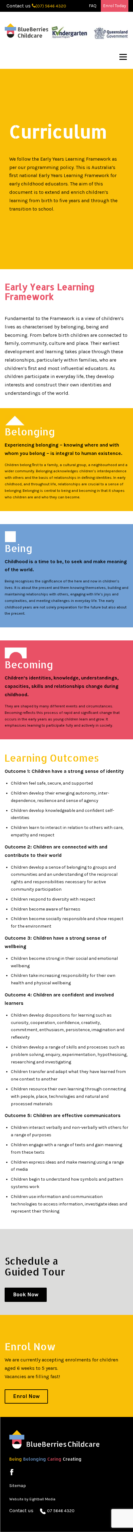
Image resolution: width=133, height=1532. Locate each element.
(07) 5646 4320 (51, 6)
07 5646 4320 (61, 1510)
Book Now (25, 1294)
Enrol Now (26, 1396)
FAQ (93, 5)
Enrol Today (114, 5)
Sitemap (17, 1485)
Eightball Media (42, 1499)
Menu (123, 57)
